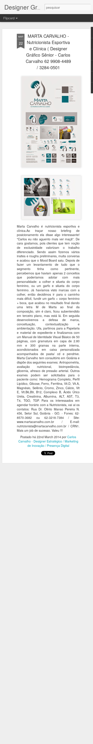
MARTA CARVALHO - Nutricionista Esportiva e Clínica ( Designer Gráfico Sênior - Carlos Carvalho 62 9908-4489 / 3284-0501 (48, 51)
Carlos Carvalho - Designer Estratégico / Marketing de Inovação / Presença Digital (48, 441)
